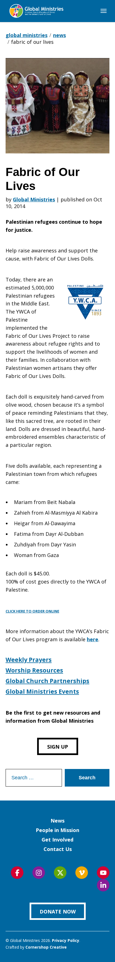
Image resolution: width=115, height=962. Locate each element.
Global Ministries (34, 199)
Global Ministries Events (42, 691)
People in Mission (57, 830)
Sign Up (57, 746)
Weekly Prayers (29, 660)
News (57, 820)
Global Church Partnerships (47, 681)
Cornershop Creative (46, 947)
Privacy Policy (65, 940)
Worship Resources (34, 670)
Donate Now (58, 911)
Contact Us (58, 849)
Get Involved (57, 839)
